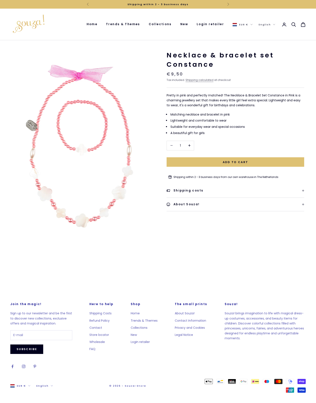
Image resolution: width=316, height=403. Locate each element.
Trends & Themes (123, 24)
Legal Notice (184, 335)
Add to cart (235, 162)
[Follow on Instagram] (23, 366)
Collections (160, 24)
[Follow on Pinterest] (35, 366)
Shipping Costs (100, 313)
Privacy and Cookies (190, 328)
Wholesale (97, 342)
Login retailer (210, 24)
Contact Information (190, 320)
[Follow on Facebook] (12, 366)
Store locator (99, 335)
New (184, 24)
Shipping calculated (199, 80)
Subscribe (27, 349)
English (265, 24)
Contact (95, 328)
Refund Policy (99, 320)
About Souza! (185, 313)
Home (92, 24)
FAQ (92, 349)
